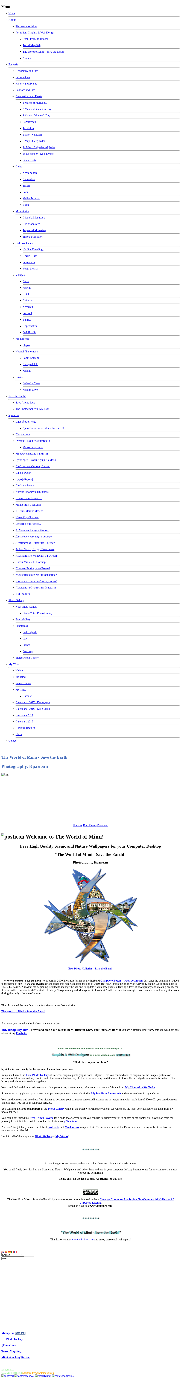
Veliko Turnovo (31, 198)
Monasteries (22, 211)
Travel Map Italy (32, 45)
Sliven (26, 185)
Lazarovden (29, 121)
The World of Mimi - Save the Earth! (43, 51)
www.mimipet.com (83, 1239)
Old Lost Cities (24, 243)
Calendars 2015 (24, 721)
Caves (19, 377)
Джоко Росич (23, 472)
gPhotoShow (9, 1345)
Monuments (22, 338)
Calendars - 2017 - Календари (33, 702)
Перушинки (23, 434)
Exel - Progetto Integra (35, 38)
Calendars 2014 (24, 715)
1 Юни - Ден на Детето (29, 510)
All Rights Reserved (9, 1370)
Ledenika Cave (31, 383)
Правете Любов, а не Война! (33, 568)
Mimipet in (8, 1333)
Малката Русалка (33, 447)
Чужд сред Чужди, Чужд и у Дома (36, 459)
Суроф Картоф (24, 479)
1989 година (23, 593)
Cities (19, 166)
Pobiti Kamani (31, 357)
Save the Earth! (17, 396)
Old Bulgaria (30, 632)
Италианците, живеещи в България (37, 555)
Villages (20, 274)
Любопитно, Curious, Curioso (33, 466)
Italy (25, 638)
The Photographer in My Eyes (32, 408)
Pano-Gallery (23, 619)
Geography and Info (27, 70)
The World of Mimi (26, 26)
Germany (28, 651)
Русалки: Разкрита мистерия (33, 440)
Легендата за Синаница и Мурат (35, 542)
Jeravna (27, 287)
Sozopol (27, 313)
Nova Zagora (30, 172)
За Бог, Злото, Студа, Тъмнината (35, 549)
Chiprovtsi (28, 300)
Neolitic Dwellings (33, 249)
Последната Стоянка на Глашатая (36, 587)
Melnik (27, 370)
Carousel (28, 695)
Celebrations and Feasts (29, 96)
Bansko (27, 319)
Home (11, 13)
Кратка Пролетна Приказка (32, 491)
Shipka (26, 345)
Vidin (26, 204)
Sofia (25, 192)
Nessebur (28, 306)
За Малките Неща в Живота (32, 530)
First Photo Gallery (37, 1075)
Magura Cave (30, 389)
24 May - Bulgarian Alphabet (39, 147)
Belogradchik (30, 364)
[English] (3, 1251)
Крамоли (13, 415)
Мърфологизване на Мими (32, 453)
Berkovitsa (29, 179)
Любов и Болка (25, 485)
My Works (14, 664)
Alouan (27, 58)
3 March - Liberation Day (37, 109)
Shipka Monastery (33, 236)
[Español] (6, 1251)
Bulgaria (13, 64)
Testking (77, 825)
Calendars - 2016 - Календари (33, 708)
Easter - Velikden (32, 134)
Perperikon (29, 262)
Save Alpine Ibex (25, 402)
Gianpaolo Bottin (110, 980)
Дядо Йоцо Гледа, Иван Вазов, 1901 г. (45, 428)
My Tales (21, 689)
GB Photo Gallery (12, 1339)
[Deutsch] (9, 1251)
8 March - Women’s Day (36, 115)
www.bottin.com (133, 980)
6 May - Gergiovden (34, 140)
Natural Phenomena (27, 351)
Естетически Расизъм (28, 523)
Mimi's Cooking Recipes (15, 1357)
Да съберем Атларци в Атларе (34, 536)
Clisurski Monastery (34, 217)
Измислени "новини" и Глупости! (36, 581)
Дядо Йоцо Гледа (26, 421)
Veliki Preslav (30, 268)
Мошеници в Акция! (28, 504)
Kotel (26, 294)
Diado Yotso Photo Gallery (38, 613)
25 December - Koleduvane (38, 153)
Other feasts (29, 160)
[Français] (15, 1251)
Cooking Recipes (25, 727)
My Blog (21, 676)
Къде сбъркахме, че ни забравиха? (36, 574)
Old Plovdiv (29, 332)
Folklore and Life (25, 89)
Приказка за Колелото (29, 498)
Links (19, 734)
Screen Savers (23, 683)
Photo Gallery (16, 600)
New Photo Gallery (26, 606)
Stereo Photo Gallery (27, 657)
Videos (19, 670)
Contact (12, 740)
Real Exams (90, 825)
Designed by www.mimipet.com (38, 1373)
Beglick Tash (30, 255)
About (12, 19)
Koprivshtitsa (30, 325)
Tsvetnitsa (28, 128)
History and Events (26, 83)
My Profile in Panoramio (106, 1093)
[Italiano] (12, 1251)
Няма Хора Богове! (27, 517)
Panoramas (22, 625)
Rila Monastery (31, 223)
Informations (23, 77)
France (26, 644)
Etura (26, 281)
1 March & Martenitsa (35, 102)
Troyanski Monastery (34, 230)
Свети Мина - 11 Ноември (31, 562)
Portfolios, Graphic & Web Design (35, 32)
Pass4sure (102, 825)
